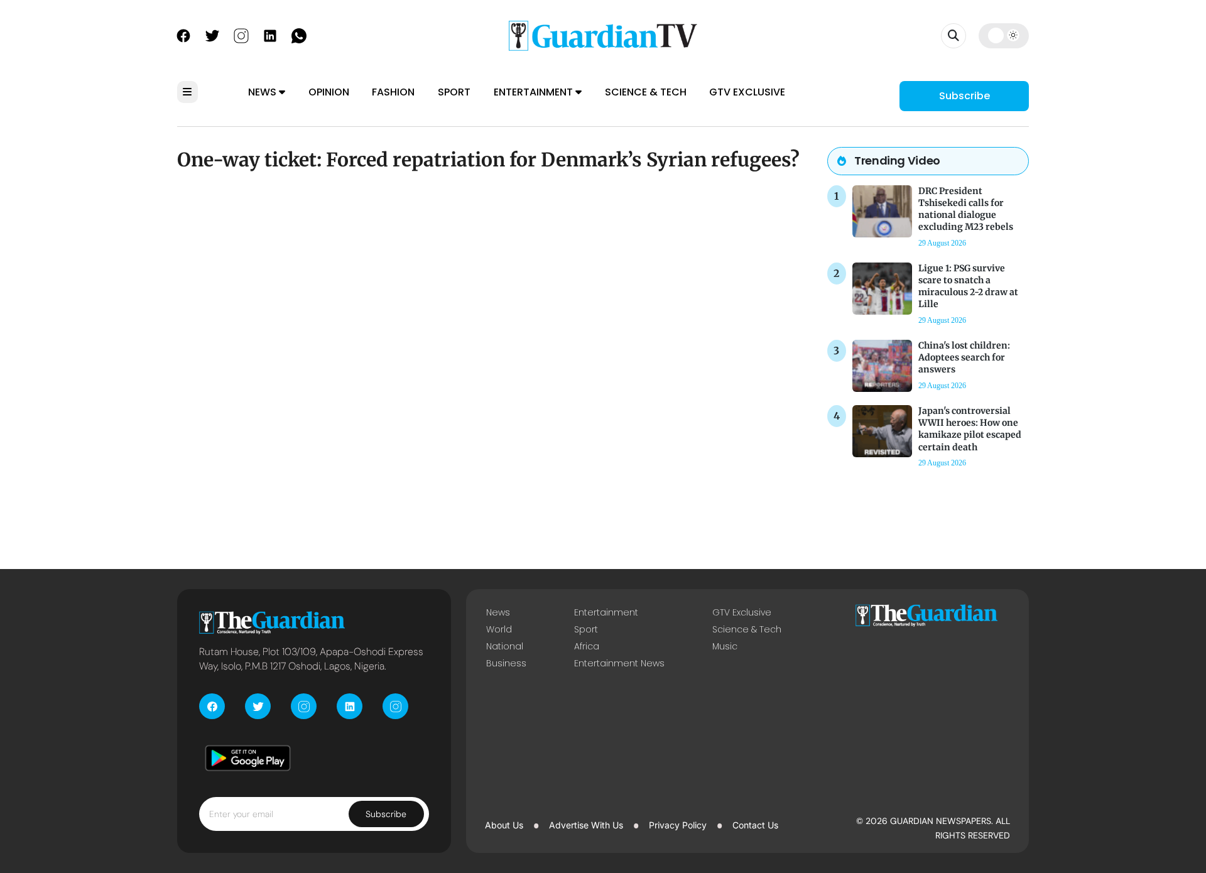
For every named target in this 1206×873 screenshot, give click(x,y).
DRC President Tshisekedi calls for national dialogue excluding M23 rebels (965, 209)
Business (506, 663)
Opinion (328, 92)
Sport (454, 92)
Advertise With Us (586, 825)
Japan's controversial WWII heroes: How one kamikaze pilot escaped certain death (969, 429)
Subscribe (964, 96)
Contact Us (755, 825)
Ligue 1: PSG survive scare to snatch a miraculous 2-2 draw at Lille (968, 286)
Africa (586, 646)
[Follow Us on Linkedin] (270, 34)
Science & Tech (646, 92)
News (263, 92)
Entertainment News (619, 663)
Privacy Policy (678, 825)
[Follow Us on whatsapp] (299, 34)
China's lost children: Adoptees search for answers (964, 357)
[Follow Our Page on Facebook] (183, 34)
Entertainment (534, 92)
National (504, 646)
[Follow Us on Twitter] (212, 34)
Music (724, 646)
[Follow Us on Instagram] (241, 34)
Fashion (393, 92)
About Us (504, 825)
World (499, 629)
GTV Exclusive (747, 92)
